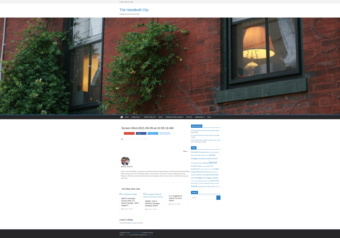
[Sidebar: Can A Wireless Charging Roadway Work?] (154, 194)
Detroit (213, 162)
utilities (213, 186)
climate (207, 155)
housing (205, 175)
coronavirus (202, 158)
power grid (201, 181)
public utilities (194, 183)
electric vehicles (204, 169)
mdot (193, 178)
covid (209, 158)
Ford (205, 172)
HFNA (209, 117)
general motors (212, 172)
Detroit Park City (150, 117)
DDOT (192, 163)
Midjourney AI (199, 117)
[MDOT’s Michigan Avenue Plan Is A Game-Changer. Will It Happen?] (128, 194)
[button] (140, 117)
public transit (214, 181)
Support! (189, 117)
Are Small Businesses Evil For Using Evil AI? (203, 135)
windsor (217, 186)
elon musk (210, 169)
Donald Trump (196, 166)
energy (216, 169)
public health (207, 181)
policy (196, 181)
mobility (215, 178)
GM (217, 172)
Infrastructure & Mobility (174, 117)
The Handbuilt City (134, 10)
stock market (216, 183)
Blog (127, 117)
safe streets (200, 183)
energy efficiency (197, 172)
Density (205, 163)
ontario (192, 181)
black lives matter (196, 155)
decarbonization (198, 163)
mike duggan (207, 178)
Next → (185, 151)
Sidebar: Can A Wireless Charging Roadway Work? (152, 203)
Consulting (135, 117)
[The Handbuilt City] (170, 19)
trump (208, 186)
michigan (198, 177)
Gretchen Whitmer (196, 175)
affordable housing (197, 152)
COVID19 (214, 159)
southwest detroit (208, 183)
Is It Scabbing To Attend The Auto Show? (175, 198)
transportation (201, 186)
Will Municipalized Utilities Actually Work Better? (205, 130)
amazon (206, 152)
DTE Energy (203, 166)
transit (194, 186)
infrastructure (213, 175)
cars (203, 155)
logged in (129, 223)
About (161, 117)
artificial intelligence (214, 152)
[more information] (173, 133)
